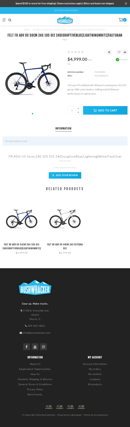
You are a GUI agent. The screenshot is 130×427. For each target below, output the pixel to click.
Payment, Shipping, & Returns (35, 379)
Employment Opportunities (35, 369)
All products (95, 384)
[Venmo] (81, 407)
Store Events (35, 394)
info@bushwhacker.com (36, 332)
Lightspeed (75, 415)
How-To (35, 374)
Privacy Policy (35, 389)
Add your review (66, 175)
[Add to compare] (124, 52)
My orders (95, 369)
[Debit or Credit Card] (49, 407)
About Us (35, 363)
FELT (65, 39)
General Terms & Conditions (35, 384)
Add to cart (107, 110)
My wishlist (95, 374)
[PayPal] (59, 407)
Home (26, 29)
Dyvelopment (101, 415)
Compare (95, 379)
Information (63, 128)
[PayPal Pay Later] (70, 407)
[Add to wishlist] (119, 52)
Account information (95, 363)
